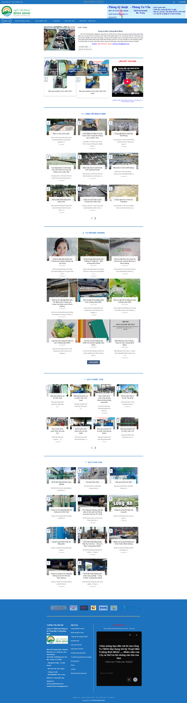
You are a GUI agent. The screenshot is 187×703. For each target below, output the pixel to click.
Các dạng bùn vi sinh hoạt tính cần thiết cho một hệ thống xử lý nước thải (61, 170)
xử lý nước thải (138, 34)
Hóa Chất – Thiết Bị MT (87, 21)
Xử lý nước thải (41, 21)
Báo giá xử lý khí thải (124, 482)
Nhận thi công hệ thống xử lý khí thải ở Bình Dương (124, 543)
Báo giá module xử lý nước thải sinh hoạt (76, 70)
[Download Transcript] (136, 635)
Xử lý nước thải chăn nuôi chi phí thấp (80, 431)
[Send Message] (135, 679)
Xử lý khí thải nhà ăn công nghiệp (61, 483)
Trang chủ (6, 21)
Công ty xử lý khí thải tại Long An (123, 511)
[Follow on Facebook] (179, 2)
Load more (93, 362)
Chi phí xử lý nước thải (78, 653)
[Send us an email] (184, 2)
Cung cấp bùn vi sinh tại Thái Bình (124, 201)
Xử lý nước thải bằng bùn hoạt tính (61, 201)
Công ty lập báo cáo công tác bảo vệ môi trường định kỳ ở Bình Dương (125, 261)
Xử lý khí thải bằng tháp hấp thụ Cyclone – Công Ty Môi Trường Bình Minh (92, 544)
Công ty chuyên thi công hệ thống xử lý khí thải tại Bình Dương (61, 576)
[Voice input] (129, 679)
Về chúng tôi (75, 661)
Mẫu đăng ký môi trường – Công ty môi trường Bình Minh (125, 343)
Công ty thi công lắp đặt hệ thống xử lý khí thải (61, 511)
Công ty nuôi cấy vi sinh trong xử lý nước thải (92, 201)
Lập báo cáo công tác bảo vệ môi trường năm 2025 (62, 342)
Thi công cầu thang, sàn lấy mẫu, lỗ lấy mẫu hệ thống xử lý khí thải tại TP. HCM (92, 512)
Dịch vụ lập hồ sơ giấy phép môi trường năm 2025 (93, 301)
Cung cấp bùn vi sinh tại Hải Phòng (124, 135)
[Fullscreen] (130, 635)
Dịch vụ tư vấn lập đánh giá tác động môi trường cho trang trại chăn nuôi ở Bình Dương (62, 303)
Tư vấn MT (56, 21)
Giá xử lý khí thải (92, 482)
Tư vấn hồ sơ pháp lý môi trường (81, 657)
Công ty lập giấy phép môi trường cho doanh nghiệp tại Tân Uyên (62, 261)
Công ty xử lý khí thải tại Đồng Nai (61, 543)
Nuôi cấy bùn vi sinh (22, 21)
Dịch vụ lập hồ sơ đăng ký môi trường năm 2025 (125, 301)
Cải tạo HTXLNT (76, 645)
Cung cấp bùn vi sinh (77, 628)
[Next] (72, 38)
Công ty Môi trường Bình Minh (110, 31)
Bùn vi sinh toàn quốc (61, 134)
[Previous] (47, 38)
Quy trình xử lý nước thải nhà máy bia (57, 431)
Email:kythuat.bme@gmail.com (57, 686)
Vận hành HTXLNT (77, 649)
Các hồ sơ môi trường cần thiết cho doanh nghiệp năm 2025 (93, 343)
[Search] (174, 2)
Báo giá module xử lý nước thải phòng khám (98, 70)
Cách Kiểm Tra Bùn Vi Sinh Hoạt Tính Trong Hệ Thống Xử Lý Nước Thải (92, 136)
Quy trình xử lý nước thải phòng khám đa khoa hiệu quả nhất (104, 399)
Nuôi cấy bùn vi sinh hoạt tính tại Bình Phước (92, 169)
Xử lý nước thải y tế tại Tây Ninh (127, 397)
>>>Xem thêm (83, 46)
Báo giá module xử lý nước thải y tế (128, 430)
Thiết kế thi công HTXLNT (79, 636)
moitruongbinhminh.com (55, 683)
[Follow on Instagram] (180, 2)
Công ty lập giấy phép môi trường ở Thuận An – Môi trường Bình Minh (93, 261)
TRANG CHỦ (76, 697)
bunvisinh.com (59, 678)
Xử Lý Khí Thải (70, 21)
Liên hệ (73, 669)
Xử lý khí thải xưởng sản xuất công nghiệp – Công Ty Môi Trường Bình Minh (92, 576)
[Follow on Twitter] (182, 2)
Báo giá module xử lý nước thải (55, 70)
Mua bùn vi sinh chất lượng (123, 168)
